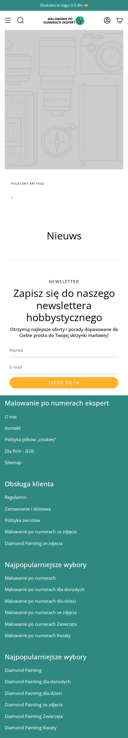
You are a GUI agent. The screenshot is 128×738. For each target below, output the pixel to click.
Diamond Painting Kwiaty (31, 728)
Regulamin (15, 497)
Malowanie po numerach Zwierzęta (41, 624)
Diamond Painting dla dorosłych (38, 681)
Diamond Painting (23, 670)
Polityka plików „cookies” (30, 439)
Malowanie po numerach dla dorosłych (45, 589)
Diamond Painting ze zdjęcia (34, 704)
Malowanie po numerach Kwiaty (38, 635)
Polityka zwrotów (22, 520)
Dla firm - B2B (19, 451)
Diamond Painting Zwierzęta (34, 716)
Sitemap (13, 462)
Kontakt (13, 428)
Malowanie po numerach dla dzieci (40, 601)
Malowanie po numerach (30, 578)
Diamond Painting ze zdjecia (34, 543)
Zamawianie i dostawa (28, 509)
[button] (20, 20)
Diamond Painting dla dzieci (33, 693)
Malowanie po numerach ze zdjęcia (41, 531)
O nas (11, 417)
